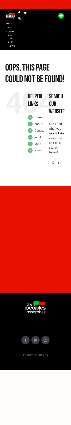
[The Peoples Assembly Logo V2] (10, 12)
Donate (39, 130)
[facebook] (19, 12)
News (38, 150)
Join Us (39, 137)
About (38, 124)
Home (38, 117)
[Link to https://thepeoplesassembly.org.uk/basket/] (61, 16)
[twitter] (25, 12)
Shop (37, 144)
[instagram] (19, 18)
